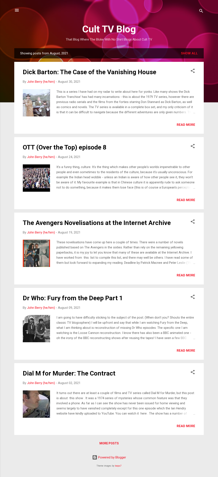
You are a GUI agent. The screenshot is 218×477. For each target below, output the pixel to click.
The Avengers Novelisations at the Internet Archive (97, 222)
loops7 (118, 465)
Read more (186, 125)
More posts (109, 443)
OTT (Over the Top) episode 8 (64, 147)
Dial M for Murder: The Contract (69, 373)
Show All (189, 53)
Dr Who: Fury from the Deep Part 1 (73, 298)
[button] (192, 71)
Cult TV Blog (109, 29)
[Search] (201, 11)
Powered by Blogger (111, 457)
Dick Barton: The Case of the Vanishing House (89, 72)
